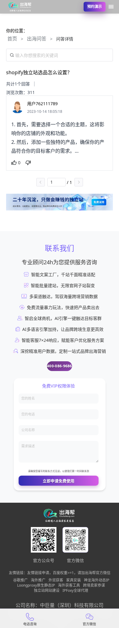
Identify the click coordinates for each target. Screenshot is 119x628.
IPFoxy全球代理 (75, 590)
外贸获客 (56, 580)
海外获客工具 (69, 585)
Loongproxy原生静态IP (36, 585)
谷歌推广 (20, 580)
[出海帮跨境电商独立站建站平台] (20, 7)
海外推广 (38, 580)
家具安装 (73, 580)
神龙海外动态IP (96, 580)
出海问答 (36, 38)
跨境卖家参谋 (94, 585)
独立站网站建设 (47, 590)
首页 (12, 38)
